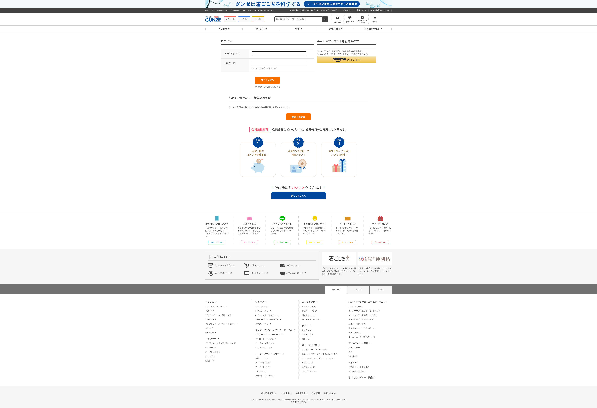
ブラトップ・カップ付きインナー (219, 315)
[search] (325, 19)
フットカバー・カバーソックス (315, 350)
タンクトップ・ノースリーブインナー (221, 324)
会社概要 (316, 393)
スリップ (209, 328)
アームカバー (354, 348)
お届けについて (293, 265)
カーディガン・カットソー (216, 306)
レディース (230, 19)
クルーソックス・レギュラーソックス (318, 358)
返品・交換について (223, 273)
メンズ (244, 19)
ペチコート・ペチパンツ (265, 339)
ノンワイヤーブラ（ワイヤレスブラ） (221, 343)
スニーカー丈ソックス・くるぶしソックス (319, 354)
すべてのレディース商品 (361, 377)
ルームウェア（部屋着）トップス (363, 315)
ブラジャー (210, 338)
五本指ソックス (308, 367)
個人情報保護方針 (269, 393)
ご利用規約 (286, 393)
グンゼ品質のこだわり (379, 10)
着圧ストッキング (309, 311)
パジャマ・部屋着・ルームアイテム (366, 302)
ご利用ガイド (360, 10)
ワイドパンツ (260, 371)
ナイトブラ (210, 356)
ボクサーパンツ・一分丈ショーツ (269, 319)
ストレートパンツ (262, 363)
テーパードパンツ (262, 367)
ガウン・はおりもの (357, 324)
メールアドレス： (233, 53)
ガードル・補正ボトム (264, 343)
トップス (209, 302)
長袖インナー (210, 332)
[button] (346, 59)
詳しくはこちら (298, 195)
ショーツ (259, 302)
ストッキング (308, 302)
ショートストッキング (311, 319)
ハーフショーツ (261, 306)
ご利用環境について (259, 273)
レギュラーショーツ (263, 311)
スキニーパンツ (261, 358)
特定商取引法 (302, 393)
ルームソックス (355, 332)
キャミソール (210, 319)
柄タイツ (305, 339)
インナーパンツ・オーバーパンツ (269, 334)
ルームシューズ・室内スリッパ (362, 337)
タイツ (305, 325)
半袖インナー (210, 311)
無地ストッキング (309, 306)
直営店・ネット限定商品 (359, 367)
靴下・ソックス (309, 345)
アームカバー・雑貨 (358, 343)
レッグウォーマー (309, 371)
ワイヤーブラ (210, 348)
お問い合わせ (330, 393)
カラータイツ (307, 334)
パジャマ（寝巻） (356, 306)
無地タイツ (306, 330)
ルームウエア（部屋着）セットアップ (364, 311)
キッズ (258, 19)
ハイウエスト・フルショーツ (267, 315)
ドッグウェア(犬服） (357, 371)
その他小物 (353, 356)
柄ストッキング (308, 315)
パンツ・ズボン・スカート (268, 353)
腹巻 (350, 352)
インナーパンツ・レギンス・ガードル (273, 330)
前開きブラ (210, 361)
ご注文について (257, 265)
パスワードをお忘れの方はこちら (265, 68)
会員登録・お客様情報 (224, 265)
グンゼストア (213, 19)
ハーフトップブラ (212, 352)
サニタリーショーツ (263, 324)
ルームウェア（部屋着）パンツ (362, 319)
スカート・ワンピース (264, 376)
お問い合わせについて (296, 273)
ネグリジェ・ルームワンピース (362, 328)
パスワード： (231, 63)
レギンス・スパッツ (263, 348)
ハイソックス (307, 363)
